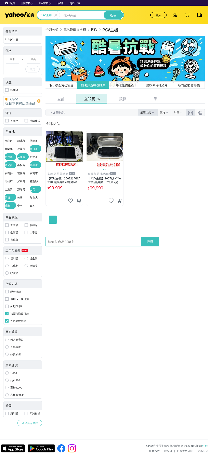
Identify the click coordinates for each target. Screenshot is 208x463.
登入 (158, 15)
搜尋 (150, 241)
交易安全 (202, 451)
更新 (204, 446)
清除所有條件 (30, 423)
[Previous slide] (48, 149)
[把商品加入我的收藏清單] (70, 200)
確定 (32, 69)
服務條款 (154, 451)
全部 (61, 98)
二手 (153, 98)
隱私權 (168, 451)
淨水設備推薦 (125, 85)
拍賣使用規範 (185, 451)
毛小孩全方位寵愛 (61, 85)
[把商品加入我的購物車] (78, 200)
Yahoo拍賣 (19, 15)
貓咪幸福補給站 (157, 85)
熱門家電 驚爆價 (189, 85)
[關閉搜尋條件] (55, 15)
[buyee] (22, 101)
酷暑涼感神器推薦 (93, 85)
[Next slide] (80, 149)
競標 (122, 98)
